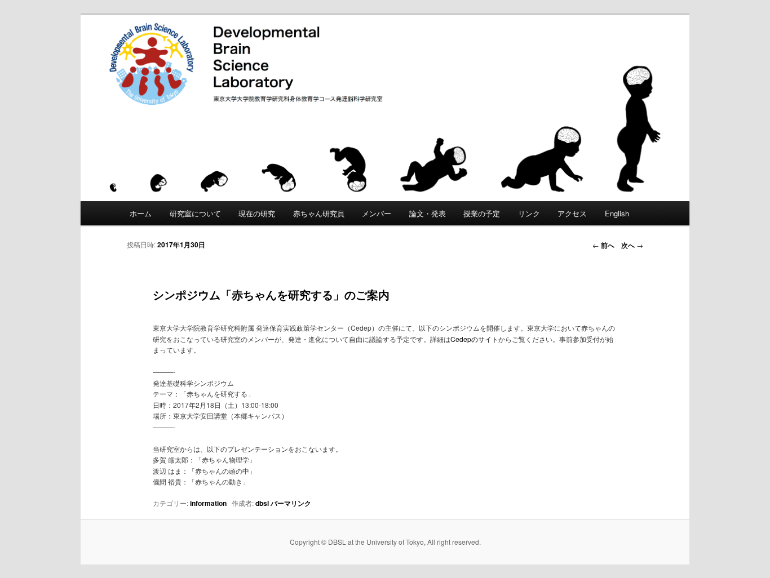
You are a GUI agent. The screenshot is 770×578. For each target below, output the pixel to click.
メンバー (376, 213)
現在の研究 (256, 213)
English (617, 213)
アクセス (572, 213)
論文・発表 (427, 213)
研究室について (195, 213)
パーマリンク (291, 503)
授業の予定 (481, 213)
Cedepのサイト (474, 339)
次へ (632, 245)
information (208, 503)
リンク (529, 213)
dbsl (262, 503)
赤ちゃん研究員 (318, 213)
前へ (603, 245)
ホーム (141, 213)
